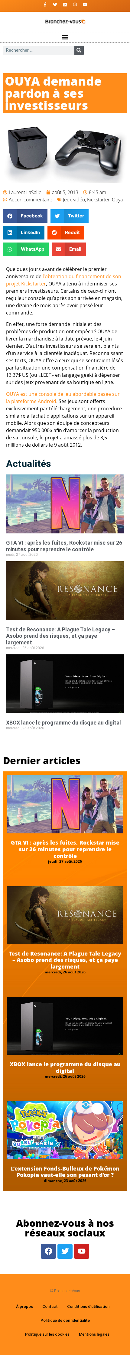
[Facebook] (48, 1251)
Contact (50, 1306)
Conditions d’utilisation (88, 1306)
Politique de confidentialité (65, 1320)
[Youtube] (85, 4)
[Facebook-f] (45, 4)
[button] (65, 37)
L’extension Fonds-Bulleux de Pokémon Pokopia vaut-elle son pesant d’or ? (65, 1172)
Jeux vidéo (74, 199)
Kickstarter (98, 199)
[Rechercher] (79, 50)
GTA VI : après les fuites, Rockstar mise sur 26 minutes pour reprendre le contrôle (64, 545)
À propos (24, 1306)
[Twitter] (55, 4)
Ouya (117, 199)
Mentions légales (94, 1334)
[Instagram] (75, 4)
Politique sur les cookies (47, 1334)
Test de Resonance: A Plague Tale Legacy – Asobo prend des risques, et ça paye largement (60, 636)
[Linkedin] (65, 4)
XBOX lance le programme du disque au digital (63, 722)
